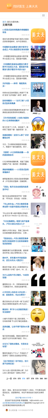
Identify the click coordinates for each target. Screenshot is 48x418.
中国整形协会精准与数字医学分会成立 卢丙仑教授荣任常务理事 (15, 48)
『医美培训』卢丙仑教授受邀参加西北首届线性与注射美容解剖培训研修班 (15, 241)
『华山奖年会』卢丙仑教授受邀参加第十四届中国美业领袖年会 (15, 205)
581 (45, 378)
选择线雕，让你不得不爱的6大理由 (15, 328)
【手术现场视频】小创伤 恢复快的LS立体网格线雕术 (15, 119)
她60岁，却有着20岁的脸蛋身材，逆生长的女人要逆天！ (14, 259)
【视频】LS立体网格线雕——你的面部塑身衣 (15, 153)
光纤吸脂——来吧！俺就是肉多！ (14, 84)
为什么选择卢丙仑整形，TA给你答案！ (15, 276)
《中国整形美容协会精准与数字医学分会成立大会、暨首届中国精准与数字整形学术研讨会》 (15, 67)
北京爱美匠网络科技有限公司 (13, 403)
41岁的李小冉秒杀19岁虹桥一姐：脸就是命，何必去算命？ (14, 293)
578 (32, 378)
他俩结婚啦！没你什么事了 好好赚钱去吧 (15, 136)
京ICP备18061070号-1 (24, 397)
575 (19, 378)
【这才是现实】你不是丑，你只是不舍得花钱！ (15, 362)
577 (28, 378)
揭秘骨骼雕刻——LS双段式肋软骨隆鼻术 (15, 170)
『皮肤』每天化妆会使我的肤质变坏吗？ (15, 188)
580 (41, 378)
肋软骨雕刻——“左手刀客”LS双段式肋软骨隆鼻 (15, 101)
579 (36, 378)
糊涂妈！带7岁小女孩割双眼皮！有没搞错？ (15, 310)
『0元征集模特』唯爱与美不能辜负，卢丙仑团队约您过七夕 (15, 222)
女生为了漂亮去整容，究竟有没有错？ (15, 345)
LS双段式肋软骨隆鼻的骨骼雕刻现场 (15, 31)
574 (14, 378)
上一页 (9, 378)
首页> (4, 21)
